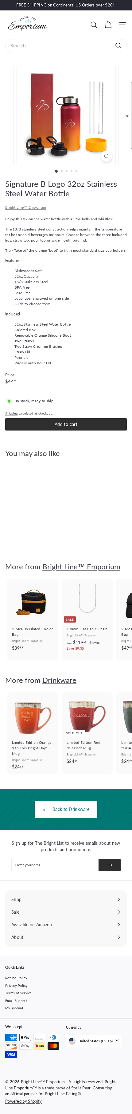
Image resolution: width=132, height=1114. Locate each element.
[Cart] (108, 25)
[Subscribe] (110, 865)
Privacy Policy (16, 986)
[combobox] (66, 45)
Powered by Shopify (23, 1101)
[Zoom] (106, 156)
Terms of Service (18, 993)
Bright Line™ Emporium (25, 207)
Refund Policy (16, 978)
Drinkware (59, 679)
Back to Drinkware (70, 809)
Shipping (11, 413)
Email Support (16, 1001)
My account (14, 1008)
